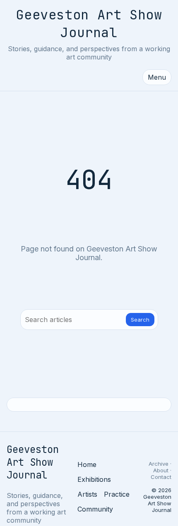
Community (95, 509)
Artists (87, 494)
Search (140, 319)
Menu (157, 77)
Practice (117, 494)
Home (86, 464)
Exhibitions (94, 479)
